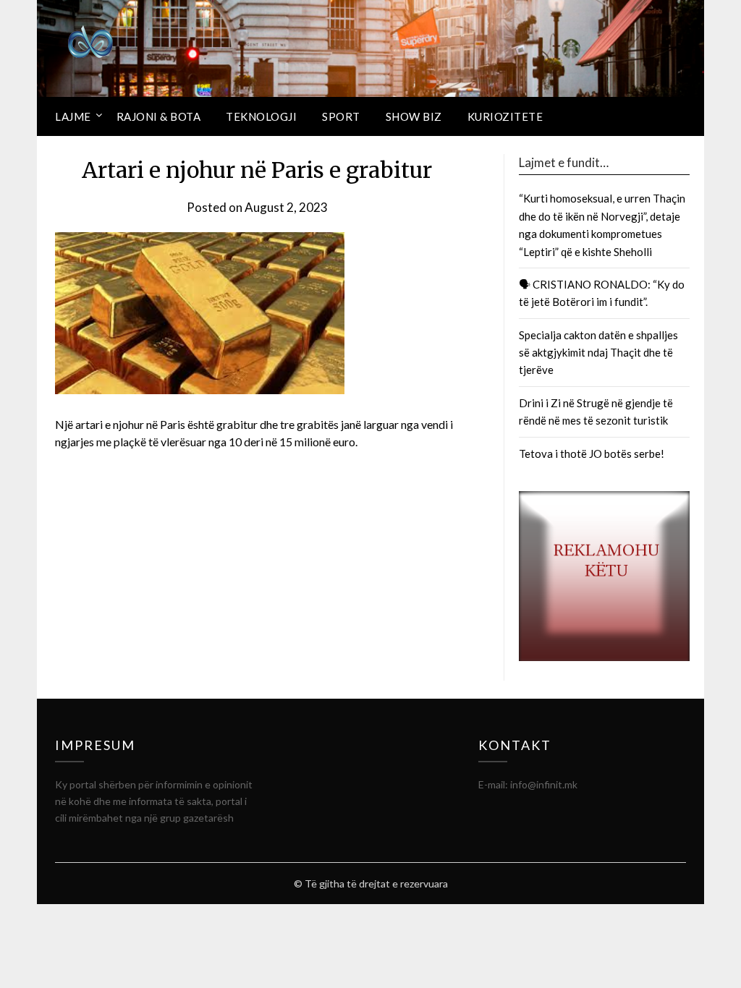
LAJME (73, 116)
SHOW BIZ (414, 116)
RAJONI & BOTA (159, 116)
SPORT (341, 116)
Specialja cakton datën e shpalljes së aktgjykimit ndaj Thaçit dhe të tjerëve (598, 352)
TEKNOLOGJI (261, 116)
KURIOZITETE (505, 116)
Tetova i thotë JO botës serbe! (591, 453)
